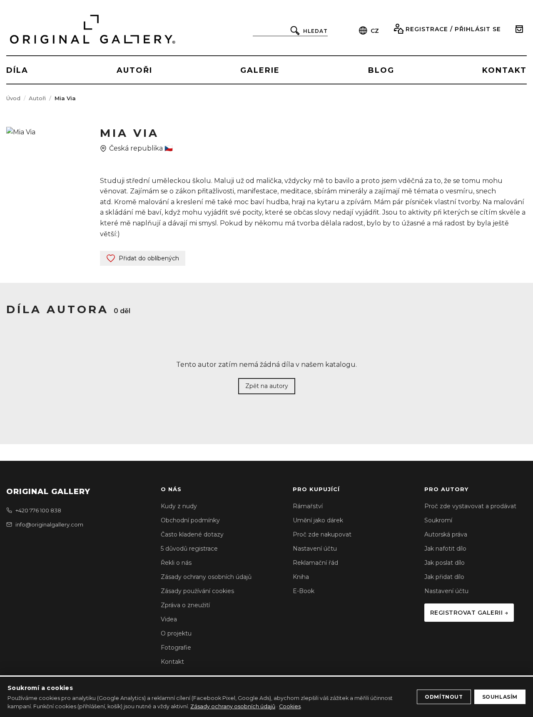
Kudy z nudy (179, 506)
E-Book (303, 591)
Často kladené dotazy (192, 534)
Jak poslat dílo (444, 562)
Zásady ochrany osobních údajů (206, 577)
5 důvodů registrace (189, 548)
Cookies (290, 706)
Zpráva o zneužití (185, 605)
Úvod (13, 98)
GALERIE (260, 70)
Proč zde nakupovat (322, 534)
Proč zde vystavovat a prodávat (470, 506)
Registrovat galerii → (469, 612)
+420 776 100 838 (38, 510)
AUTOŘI (134, 70)
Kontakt (172, 661)
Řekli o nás (176, 562)
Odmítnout (444, 697)
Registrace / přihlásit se (453, 29)
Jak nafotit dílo (445, 548)
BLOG (381, 70)
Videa (169, 619)
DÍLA (17, 70)
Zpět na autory (266, 386)
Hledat (315, 31)
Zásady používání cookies (197, 591)
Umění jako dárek (318, 520)
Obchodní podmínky (190, 520)
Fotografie (176, 647)
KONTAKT (504, 70)
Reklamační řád (315, 562)
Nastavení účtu (315, 548)
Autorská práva (445, 534)
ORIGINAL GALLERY (48, 491)
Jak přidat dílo (444, 577)
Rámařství (308, 506)
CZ (375, 31)
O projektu (176, 633)
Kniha (301, 577)
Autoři (37, 98)
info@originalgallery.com (49, 524)
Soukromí (438, 520)
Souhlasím (500, 697)
